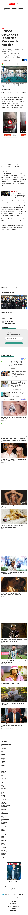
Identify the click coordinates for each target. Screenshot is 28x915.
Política (3, 757)
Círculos (3, 774)
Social (2, 815)
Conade (18, 287)
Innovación (3, 820)
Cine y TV (3, 796)
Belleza (2, 777)
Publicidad (13, 901)
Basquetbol (3, 840)
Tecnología (3, 748)
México (2, 760)
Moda (2, 775)
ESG (2, 751)
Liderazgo (3, 829)
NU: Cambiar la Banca (14, 882)
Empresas (3, 743)
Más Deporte (3, 842)
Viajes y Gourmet (4, 778)
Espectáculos (3, 771)
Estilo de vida (3, 788)
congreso (21, 9)
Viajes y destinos (4, 851)
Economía (3, 745)
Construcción (4, 803)
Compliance (13, 904)
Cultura (2, 779)
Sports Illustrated (6, 835)
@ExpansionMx (11, 323)
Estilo (2, 792)
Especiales (3, 832)
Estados (2, 764)
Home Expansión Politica (6, 744)
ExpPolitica (11, 889)
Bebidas (3, 850)
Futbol (2, 836)
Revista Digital (4, 844)
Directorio (13, 910)
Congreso (3, 761)
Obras (2, 750)
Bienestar (3, 854)
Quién (3, 769)
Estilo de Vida (4, 856)
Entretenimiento (4, 793)
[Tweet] (23, 60)
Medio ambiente (4, 813)
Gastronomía (3, 849)
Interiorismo (3, 809)
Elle (2, 782)
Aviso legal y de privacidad (13, 906)
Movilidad (3, 818)
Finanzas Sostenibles (5, 819)
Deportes (3, 795)
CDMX (2, 28)
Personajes (3, 853)
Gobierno (3, 758)
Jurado (2, 857)
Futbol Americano (4, 839)
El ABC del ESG (4, 822)
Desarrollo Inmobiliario (5, 805)
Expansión (4, 741)
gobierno (7, 9)
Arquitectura (3, 808)
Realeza (3, 772)
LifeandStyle (3, 754)
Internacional (3, 747)
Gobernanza (3, 816)
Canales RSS (13, 908)
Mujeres (3, 752)
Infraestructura (4, 806)
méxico (14, 9)
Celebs (2, 786)
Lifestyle (3, 843)
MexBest (3, 847)
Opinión (3, 765)
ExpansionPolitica (17, 889)
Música (2, 798)
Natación (12, 287)
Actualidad (3, 827)
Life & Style (4, 791)
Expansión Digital (9, 321)
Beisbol (2, 837)
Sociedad (3, 767)
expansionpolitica (14, 889)
